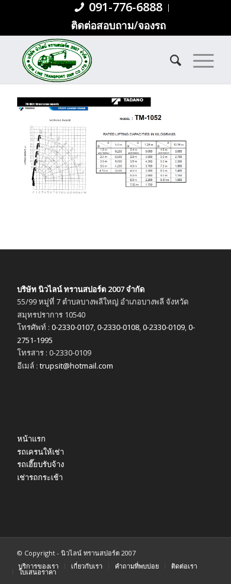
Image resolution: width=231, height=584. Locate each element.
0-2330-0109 (164, 327)
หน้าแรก (31, 438)
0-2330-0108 (118, 327)
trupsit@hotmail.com (76, 365)
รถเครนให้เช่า (40, 451)
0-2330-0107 (73, 327)
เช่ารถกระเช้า (40, 477)
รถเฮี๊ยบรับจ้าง (40, 464)
